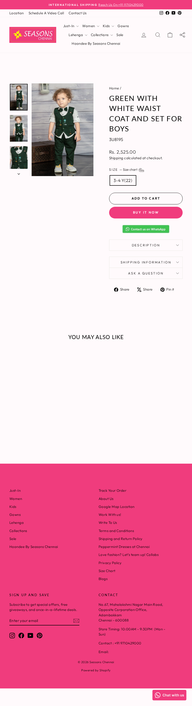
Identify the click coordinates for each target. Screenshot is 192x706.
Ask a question (145, 273)
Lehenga (76, 35)
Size (123, 169)
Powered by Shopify (96, 670)
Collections (100, 35)
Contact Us (78, 13)
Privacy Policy (110, 563)
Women (89, 26)
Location (16, 13)
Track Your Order (112, 490)
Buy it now (146, 212)
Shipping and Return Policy (121, 538)
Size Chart (107, 571)
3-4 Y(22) (123, 180)
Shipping (116, 158)
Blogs (103, 579)
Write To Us (108, 522)
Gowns (123, 26)
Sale (119, 35)
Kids (107, 26)
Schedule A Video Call (46, 13)
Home (114, 88)
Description (146, 245)
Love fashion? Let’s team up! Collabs (129, 554)
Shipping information (146, 262)
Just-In (69, 26)
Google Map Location (117, 506)
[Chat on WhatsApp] (146, 229)
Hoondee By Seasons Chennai (96, 43)
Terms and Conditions (116, 531)
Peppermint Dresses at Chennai (124, 546)
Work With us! (110, 514)
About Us (106, 498)
